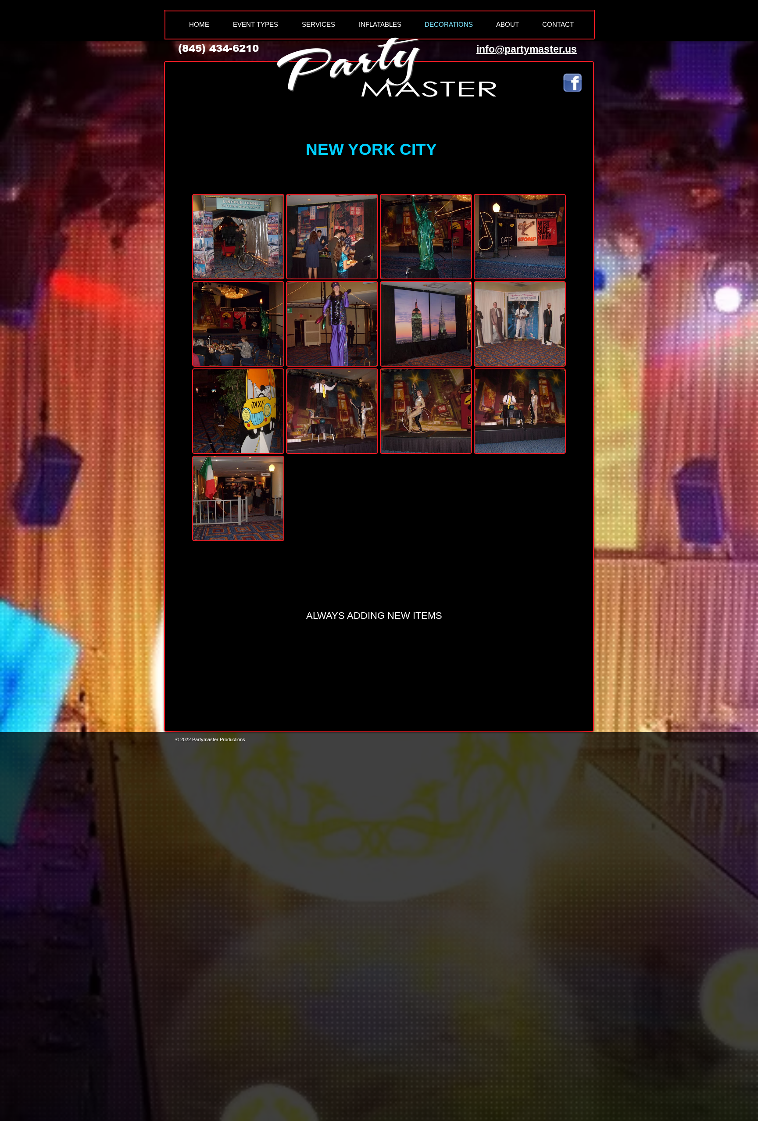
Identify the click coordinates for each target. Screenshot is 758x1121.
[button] (238, 236)
